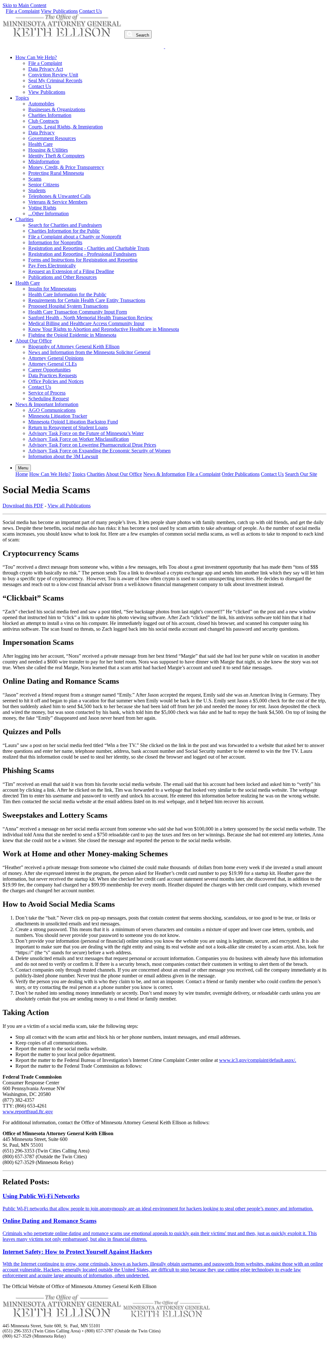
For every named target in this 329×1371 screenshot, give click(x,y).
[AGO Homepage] (63, 35)
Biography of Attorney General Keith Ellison (74, 346)
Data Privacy (41, 132)
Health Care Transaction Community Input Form (77, 312)
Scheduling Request (48, 398)
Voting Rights (42, 207)
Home (21, 474)
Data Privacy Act (45, 69)
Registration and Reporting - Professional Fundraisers (82, 254)
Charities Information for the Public (64, 231)
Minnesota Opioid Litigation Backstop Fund (73, 421)
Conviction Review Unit (53, 74)
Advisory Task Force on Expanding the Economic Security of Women (99, 450)
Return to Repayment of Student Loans (68, 427)
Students (37, 190)
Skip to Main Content (24, 5)
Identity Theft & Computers (56, 155)
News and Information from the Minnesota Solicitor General (89, 352)
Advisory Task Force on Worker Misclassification (78, 439)
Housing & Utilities (48, 150)
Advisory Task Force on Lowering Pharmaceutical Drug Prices (92, 445)
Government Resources (52, 138)
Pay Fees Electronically (52, 265)
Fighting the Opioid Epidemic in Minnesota (72, 335)
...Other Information (48, 213)
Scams (34, 179)
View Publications (59, 11)
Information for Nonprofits (55, 242)
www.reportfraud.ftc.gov (28, 1111)
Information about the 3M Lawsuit (63, 456)
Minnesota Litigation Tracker (57, 416)
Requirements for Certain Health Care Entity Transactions (86, 300)
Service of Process (47, 393)
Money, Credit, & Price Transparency (66, 167)
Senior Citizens (43, 184)
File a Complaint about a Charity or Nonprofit (74, 236)
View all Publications (69, 505)
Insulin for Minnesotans (52, 288)
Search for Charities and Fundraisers (65, 225)
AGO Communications (52, 410)
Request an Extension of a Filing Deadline (71, 271)
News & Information (164, 474)
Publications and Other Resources (62, 277)
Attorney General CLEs (52, 364)
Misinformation (43, 161)
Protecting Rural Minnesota (56, 173)
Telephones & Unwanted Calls (59, 196)
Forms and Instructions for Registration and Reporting (83, 260)
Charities (24, 219)
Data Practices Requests (52, 375)
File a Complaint (23, 11)
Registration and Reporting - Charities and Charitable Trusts (88, 248)
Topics (22, 98)
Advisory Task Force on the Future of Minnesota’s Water (86, 433)
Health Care (40, 144)
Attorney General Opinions (56, 358)
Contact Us (90, 11)
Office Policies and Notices (56, 381)
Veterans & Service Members (57, 202)
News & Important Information (46, 404)
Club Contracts (43, 121)
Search (142, 35)
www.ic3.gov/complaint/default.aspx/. (257, 1060)
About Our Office (33, 340)
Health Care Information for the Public (67, 294)
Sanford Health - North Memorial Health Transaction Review (90, 317)
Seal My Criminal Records (55, 80)
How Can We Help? (36, 57)
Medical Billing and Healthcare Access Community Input (86, 323)
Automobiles (41, 103)
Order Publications (241, 474)
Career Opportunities (49, 369)
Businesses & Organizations (56, 109)
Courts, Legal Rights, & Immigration (65, 126)
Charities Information (49, 115)
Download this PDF (23, 505)
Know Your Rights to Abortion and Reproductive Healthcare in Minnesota (103, 329)
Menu (23, 468)
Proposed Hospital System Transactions (68, 306)
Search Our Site (301, 474)
